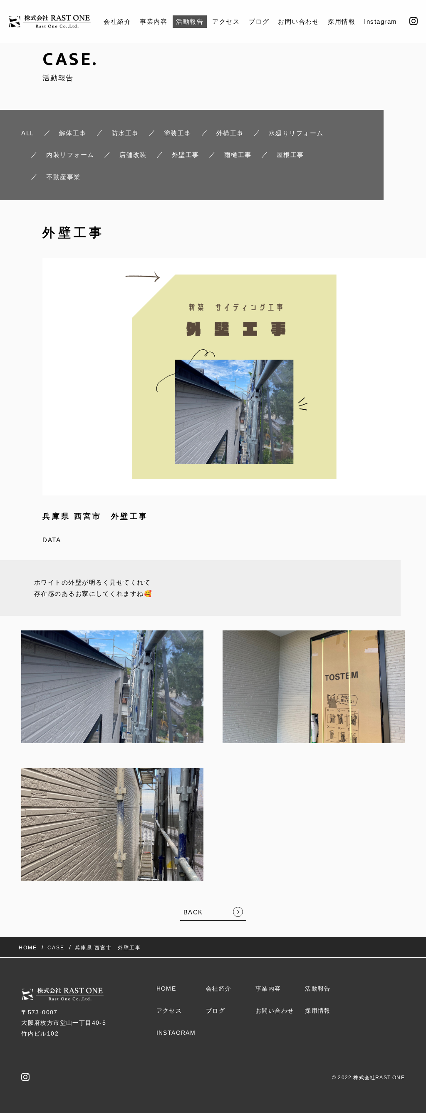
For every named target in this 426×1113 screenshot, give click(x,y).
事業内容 (153, 21)
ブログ (259, 21)
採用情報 (341, 21)
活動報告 (189, 21)
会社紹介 (117, 21)
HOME (166, 988)
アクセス (226, 21)
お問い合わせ (298, 21)
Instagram (380, 21)
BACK (193, 912)
